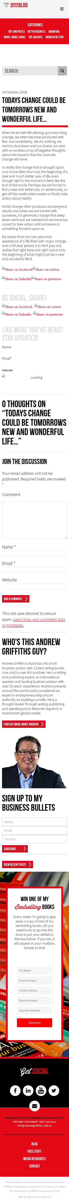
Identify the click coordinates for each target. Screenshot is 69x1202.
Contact (34, 1166)
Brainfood (54, 31)
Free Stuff (34, 1151)
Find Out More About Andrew (21, 724)
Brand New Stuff (55, 37)
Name (9, 547)
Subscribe (10, 849)
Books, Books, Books (14, 37)
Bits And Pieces (16, 31)
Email (8, 563)
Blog (34, 1144)
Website (9, 580)
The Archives (36, 37)
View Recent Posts (15, 864)
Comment (11, 494)
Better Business (36, 31)
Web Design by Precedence (34, 1197)
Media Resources (34, 1158)
